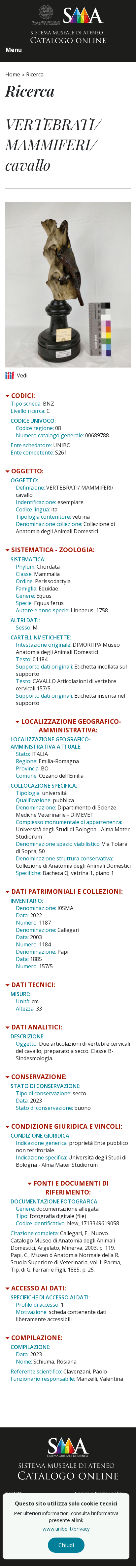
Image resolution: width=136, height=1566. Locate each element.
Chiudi (66, 1545)
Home (12, 74)
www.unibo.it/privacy (66, 1528)
